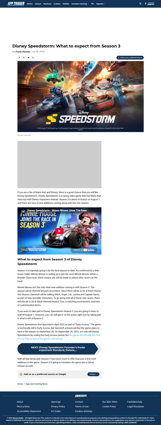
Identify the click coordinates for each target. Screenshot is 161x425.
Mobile (66, 4)
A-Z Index (56, 411)
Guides (57, 4)
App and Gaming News (36, 384)
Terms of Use (82, 406)
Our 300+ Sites (109, 401)
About (38, 4)
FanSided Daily (134, 401)
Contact (79, 401)
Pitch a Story (23, 406)
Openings (56, 401)
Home (30, 4)
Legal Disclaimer (135, 406)
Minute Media (18, 418)
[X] (140, 4)
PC (92, 4)
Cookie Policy (109, 406)
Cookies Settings (83, 411)
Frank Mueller (23, 51)
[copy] (33, 57)
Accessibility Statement (29, 411)
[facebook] (145, 4)
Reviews (47, 4)
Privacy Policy (58, 406)
